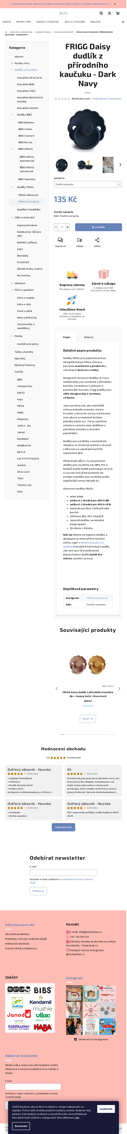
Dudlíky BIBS (24, 114)
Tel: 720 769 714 (79, 937)
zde (77, 1118)
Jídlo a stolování (25, 217)
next (119, 688)
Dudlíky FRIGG (25, 187)
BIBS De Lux (25, 142)
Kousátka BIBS (26, 84)
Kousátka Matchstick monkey (30, 99)
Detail (86, 718)
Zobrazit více (63, 827)
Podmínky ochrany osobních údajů (26, 939)
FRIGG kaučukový (29, 201)
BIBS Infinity (26, 149)
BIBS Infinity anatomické (27, 159)
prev (56, 688)
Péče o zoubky (26, 298)
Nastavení (21, 1126)
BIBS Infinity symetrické (27, 169)
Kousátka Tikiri (26, 91)
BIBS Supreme (27, 179)
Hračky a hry (22, 63)
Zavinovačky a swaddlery (26, 326)
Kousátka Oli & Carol (29, 78)
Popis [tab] (66, 337)
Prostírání (23, 262)
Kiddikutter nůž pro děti (29, 234)
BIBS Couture (27, 136)
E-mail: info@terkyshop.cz (85, 932)
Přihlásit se (38, 891)
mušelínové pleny (28, 344)
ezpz (20, 249)
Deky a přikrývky (27, 317)
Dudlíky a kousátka (26, 70)
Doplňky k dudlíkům (29, 209)
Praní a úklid (24, 311)
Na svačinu (23, 275)
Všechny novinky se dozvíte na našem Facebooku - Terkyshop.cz (91, 943)
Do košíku (100, 227)
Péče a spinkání (24, 290)
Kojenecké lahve (27, 225)
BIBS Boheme (26, 122)
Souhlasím (106, 1109)
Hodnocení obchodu (63, 748)
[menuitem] (7, 22)
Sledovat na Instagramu (93, 1039)
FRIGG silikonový (28, 195)
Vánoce (19, 56)
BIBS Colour (25, 129)
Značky (19, 371)
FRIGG (88, 92)
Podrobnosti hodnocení (107, 98)
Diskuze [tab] (89, 337)
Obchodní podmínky (17, 934)
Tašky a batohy (24, 352)
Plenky (19, 336)
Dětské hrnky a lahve (30, 269)
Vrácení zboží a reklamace (21, 948)
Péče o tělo (24, 304)
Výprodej (20, 358)
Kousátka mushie (27, 108)
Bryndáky (23, 256)
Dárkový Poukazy (25, 365)
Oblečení (20, 283)
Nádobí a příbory (27, 242)
